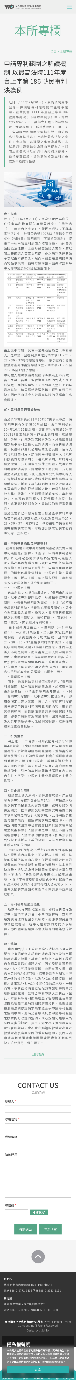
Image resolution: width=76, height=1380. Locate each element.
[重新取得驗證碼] (39, 1212)
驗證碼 (9, 1205)
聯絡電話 (11, 1137)
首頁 (53, 51)
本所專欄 (66, 51)
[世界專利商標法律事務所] (22, 6)
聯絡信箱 (11, 1119)
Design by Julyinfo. (38, 1330)
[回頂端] (38, 1256)
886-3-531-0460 (47, 1310)
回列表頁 (38, 1054)
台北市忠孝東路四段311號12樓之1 (31, 1285)
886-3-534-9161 (20, 1310)
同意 (38, 1370)
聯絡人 (9, 1101)
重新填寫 (50, 1229)
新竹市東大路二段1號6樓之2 (27, 1304)
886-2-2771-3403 (21, 1290)
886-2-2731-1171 (50, 1290)
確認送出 (25, 1229)
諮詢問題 (11, 1154)
